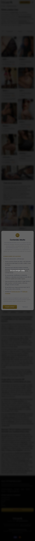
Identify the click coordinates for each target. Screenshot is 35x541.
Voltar (23, 270)
